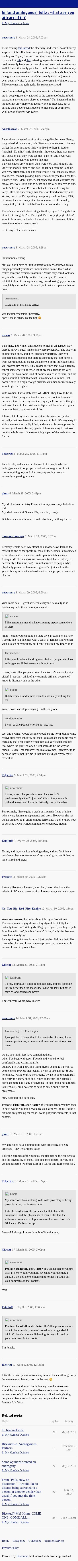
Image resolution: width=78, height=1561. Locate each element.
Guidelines (34, 1540)
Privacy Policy (10, 1547)
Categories (19, 1540)
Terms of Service (54, 1540)
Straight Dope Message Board (19, 3)
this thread (24, 48)
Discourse (22, 1556)
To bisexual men (13, 1430)
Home (5, 1540)
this (19, 60)
